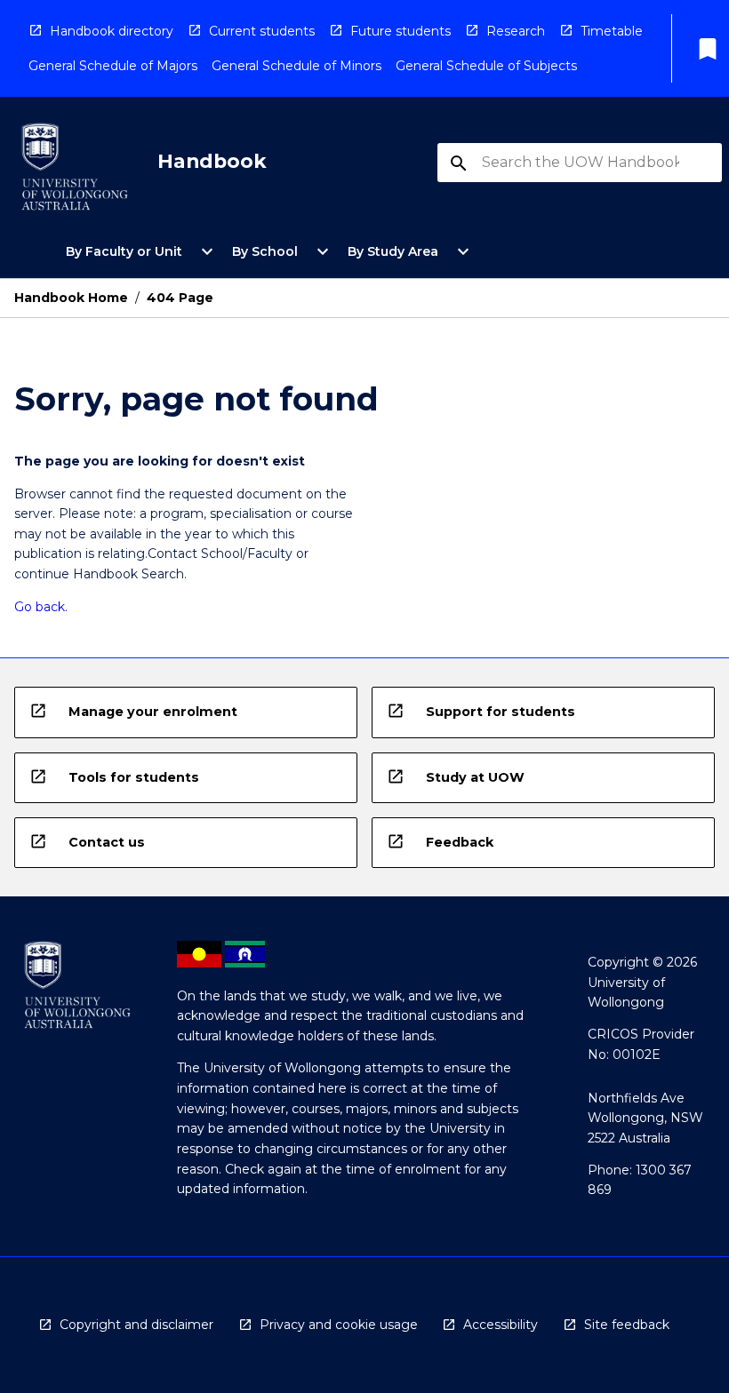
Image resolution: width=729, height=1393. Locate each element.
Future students (400, 31)
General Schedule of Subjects (486, 66)
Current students (262, 31)
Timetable (612, 31)
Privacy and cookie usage (339, 1325)
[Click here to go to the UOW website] (74, 170)
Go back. (41, 607)
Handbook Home (71, 298)
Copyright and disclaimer (136, 1325)
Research (515, 31)
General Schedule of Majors (112, 66)
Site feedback (626, 1325)
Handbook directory (111, 31)
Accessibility (500, 1325)
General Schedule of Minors (296, 66)
